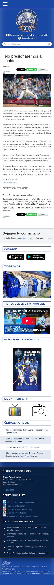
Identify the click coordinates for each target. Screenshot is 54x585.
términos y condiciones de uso (15, 573)
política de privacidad (41, 573)
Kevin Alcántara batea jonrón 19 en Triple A (22, 447)
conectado (24, 238)
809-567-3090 (8, 490)
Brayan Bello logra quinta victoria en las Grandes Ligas (28, 553)
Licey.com (27, 20)
